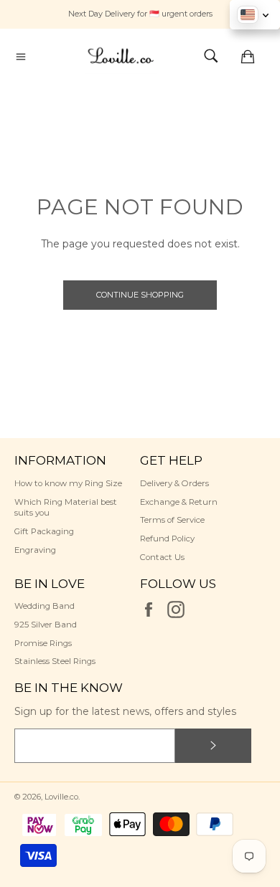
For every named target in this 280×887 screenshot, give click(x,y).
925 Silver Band (45, 625)
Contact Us (162, 557)
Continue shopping (140, 295)
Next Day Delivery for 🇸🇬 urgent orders (140, 14)
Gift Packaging (44, 531)
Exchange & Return (179, 502)
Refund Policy (167, 538)
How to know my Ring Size (68, 483)
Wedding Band (44, 606)
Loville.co (61, 797)
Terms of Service (172, 520)
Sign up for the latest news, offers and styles (125, 711)
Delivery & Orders (174, 483)
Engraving (35, 550)
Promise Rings (43, 643)
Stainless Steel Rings (54, 661)
